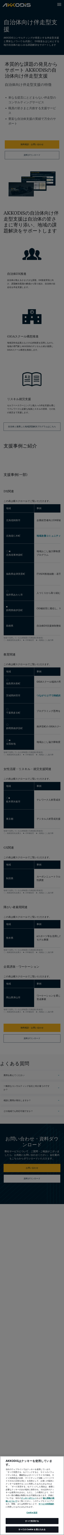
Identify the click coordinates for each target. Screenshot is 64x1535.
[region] (32, 1495)
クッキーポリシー (29, 1498)
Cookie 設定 (32, 1512)
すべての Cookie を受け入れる (32, 1529)
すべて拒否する (32, 1521)
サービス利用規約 (46, 1503)
